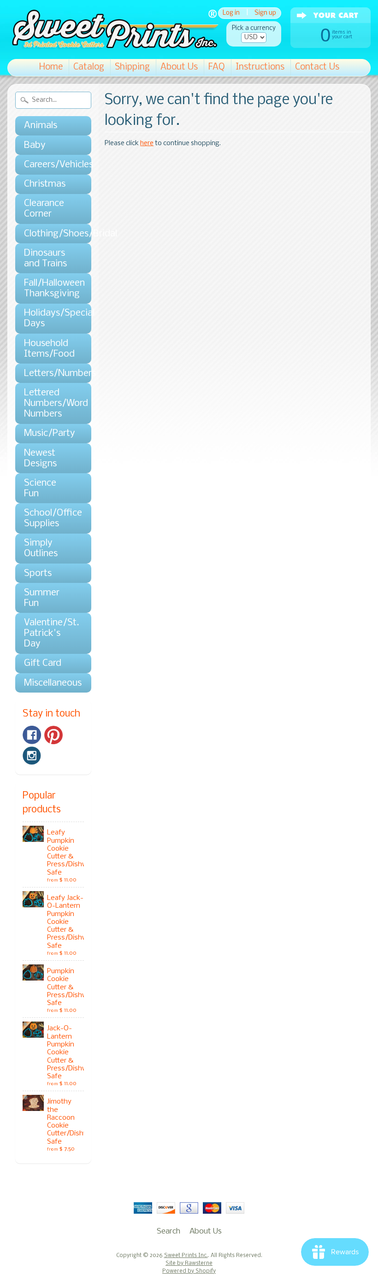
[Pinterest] (53, 735)
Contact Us (317, 67)
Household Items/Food (48, 349)
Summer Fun (41, 598)
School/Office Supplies (48, 518)
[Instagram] (32, 755)
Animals (40, 125)
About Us (179, 67)
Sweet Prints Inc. (186, 1255)
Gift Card (42, 663)
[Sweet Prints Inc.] (113, 45)
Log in (231, 13)
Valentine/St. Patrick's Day (48, 633)
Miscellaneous (48, 683)
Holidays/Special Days (48, 318)
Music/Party (48, 433)
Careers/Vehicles (48, 165)
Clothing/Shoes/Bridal (48, 234)
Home (51, 67)
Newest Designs (40, 458)
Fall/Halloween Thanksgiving (48, 288)
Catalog (88, 67)
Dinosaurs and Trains (45, 258)
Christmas (44, 184)
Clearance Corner (44, 209)
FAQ (216, 67)
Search (168, 1231)
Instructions (260, 67)
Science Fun (40, 488)
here (147, 143)
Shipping (132, 67)
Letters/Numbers (48, 373)
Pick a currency (254, 28)
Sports (38, 573)
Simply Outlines (41, 548)
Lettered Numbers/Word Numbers (48, 403)
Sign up (265, 13)
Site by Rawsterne (189, 1263)
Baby (35, 145)
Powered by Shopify (189, 1271)
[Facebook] (32, 735)
